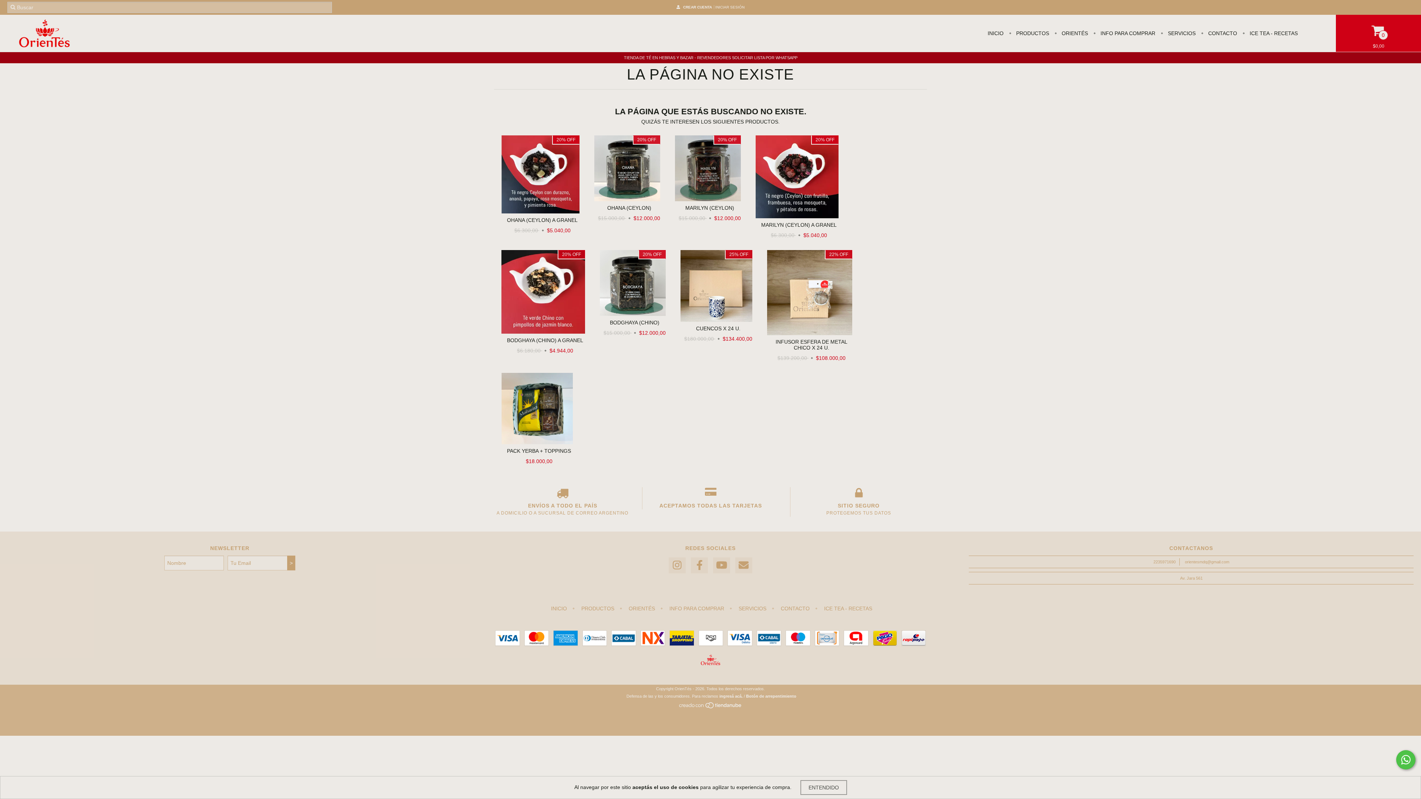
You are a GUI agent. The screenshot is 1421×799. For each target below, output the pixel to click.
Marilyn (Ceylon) (709, 208)
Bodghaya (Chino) (634, 323)
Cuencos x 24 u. (718, 328)
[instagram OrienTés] (677, 565)
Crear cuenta (697, 7)
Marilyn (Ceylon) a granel (799, 225)
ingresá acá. (731, 696)
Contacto (1222, 33)
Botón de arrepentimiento (771, 696)
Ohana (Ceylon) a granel (542, 220)
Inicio (996, 33)
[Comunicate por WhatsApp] (1405, 759)
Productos (1032, 33)
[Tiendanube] (710, 707)
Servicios (1181, 33)
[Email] (743, 565)
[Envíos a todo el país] (562, 494)
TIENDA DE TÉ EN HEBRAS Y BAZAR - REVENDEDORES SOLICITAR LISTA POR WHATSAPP (710, 57)
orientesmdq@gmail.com (1207, 562)
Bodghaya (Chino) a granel (545, 340)
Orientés (1074, 33)
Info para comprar (1127, 33)
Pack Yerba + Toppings (539, 451)
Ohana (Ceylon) (629, 208)
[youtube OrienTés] (721, 565)
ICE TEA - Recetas (1273, 33)
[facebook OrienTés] (699, 565)
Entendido (824, 787)
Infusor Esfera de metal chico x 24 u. (811, 345)
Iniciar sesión (730, 7)
